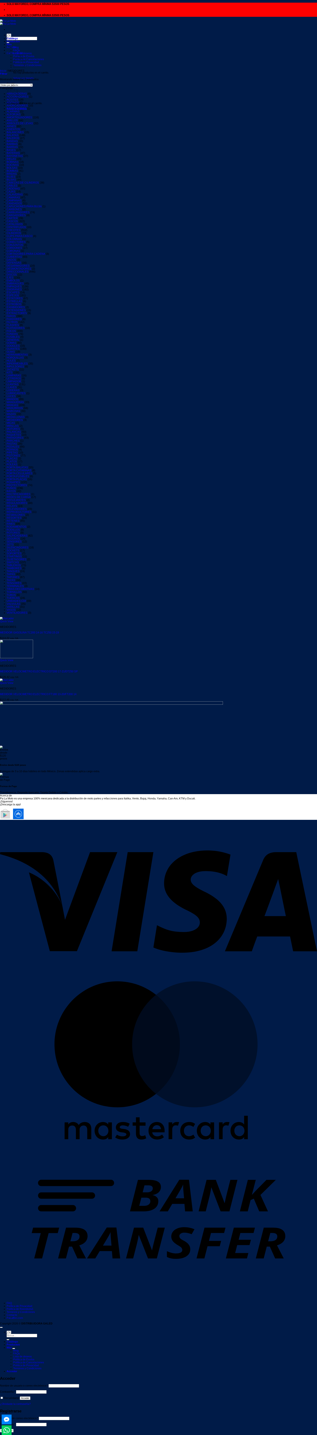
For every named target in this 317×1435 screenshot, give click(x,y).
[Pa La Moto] (8, 22)
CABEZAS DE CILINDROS (23, 182)
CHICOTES (13, 230)
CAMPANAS (14, 200)
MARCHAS (13, 411)
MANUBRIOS (15, 408)
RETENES (13, 520)
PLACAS (12, 458)
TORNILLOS (14, 592)
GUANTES (13, 348)
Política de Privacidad (19, 1306)
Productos (13, 41)
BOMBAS (12, 170)
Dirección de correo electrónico (19, 1418)
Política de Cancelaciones (28, 59)
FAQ (9, 1303)
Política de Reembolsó (20, 1309)
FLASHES (13, 325)
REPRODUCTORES (19, 512)
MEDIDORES (15, 420)
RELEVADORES (17, 509)
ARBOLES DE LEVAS (20, 123)
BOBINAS (12, 162)
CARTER (12, 218)
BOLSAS (12, 167)
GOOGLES (13, 345)
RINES (11, 523)
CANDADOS (14, 203)
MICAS (11, 423)
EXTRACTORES (17, 313)
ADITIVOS (13, 102)
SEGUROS (13, 538)
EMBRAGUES (15, 283)
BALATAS (12, 135)
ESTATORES (15, 298)
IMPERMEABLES (17, 363)
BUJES (11, 176)
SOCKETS (13, 550)
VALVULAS (13, 603)
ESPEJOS (13, 295)
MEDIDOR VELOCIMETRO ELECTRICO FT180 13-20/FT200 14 (38, 694)
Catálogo (12, 38)
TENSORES (14, 583)
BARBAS (12, 144)
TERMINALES (15, 586)
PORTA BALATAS (17, 467)
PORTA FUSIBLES (18, 476)
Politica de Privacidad (26, 62)
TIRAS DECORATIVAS (20, 589)
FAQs (16, 50)
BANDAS (12, 141)
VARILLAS (13, 606)
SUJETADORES (16, 559)
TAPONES (13, 577)
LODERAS (13, 390)
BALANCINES (15, 132)
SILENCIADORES (17, 547)
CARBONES (14, 209)
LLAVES (12, 387)
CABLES (12, 185)
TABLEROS (14, 565)
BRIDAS (12, 173)
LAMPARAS (14, 375)
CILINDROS (14, 233)
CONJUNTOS (15, 245)
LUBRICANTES (16, 393)
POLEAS (12, 464)
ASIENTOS (13, 129)
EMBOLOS (13, 280)
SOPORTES (14, 553)
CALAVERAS (15, 194)
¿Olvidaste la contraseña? (15, 1404)
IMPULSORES (15, 366)
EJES (10, 277)
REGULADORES (17, 503)
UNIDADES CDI (16, 601)
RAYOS (11, 491)
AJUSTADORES (16, 108)
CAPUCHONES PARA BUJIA (24, 206)
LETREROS (14, 378)
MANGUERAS (15, 402)
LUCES (11, 396)
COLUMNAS (14, 239)
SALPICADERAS (17, 535)
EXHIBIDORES (16, 307)
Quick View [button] (6, 621)
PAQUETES (14, 434)
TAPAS (11, 574)
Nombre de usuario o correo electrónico (24, 1385)
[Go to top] (1, 1327)
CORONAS (13, 250)
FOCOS (11, 331)
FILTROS (12, 322)
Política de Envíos (23, 1359)
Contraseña (7, 1391)
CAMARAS (13, 197)
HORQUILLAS (15, 357)
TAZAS (11, 580)
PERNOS (12, 449)
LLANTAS (12, 384)
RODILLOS (13, 529)
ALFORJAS (13, 114)
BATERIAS (13, 153)
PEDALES (13, 446)
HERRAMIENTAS (17, 354)
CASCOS (12, 221)
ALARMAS (13, 111)
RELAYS (12, 506)
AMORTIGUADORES (19, 117)
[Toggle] (13, 1348)
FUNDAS (12, 334)
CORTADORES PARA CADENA (26, 253)
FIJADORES (14, 319)
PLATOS (12, 461)
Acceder (25, 1398)
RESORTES (14, 517)
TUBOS (11, 595)
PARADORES (15, 437)
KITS (10, 372)
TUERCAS (13, 598)
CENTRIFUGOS (16, 227)
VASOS (11, 609)
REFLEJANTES (16, 500)
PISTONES (13, 455)
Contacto (12, 1315)
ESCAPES (13, 292)
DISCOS (12, 274)
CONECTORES (16, 242)
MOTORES (13, 428)
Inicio (3, 70)
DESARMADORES (18, 265)
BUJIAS (11, 179)
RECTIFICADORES (18, 494)
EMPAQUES (14, 286)
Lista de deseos (22, 53)
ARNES (11, 126)
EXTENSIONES (16, 310)
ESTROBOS (14, 304)
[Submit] (8, 1339)
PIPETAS (12, 452)
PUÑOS (11, 488)
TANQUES (13, 571)
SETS (10, 544)
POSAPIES (13, 482)
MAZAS (11, 414)
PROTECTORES (17, 485)
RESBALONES (16, 514)
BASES (11, 150)
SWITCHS (13, 562)
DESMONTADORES (19, 268)
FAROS (11, 316)
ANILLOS (12, 120)
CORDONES (14, 248)
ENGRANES (14, 289)
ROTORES (13, 532)
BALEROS (13, 138)
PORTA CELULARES (19, 473)
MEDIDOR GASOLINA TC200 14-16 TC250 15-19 (29, 632)
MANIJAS (12, 405)
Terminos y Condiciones (27, 65)
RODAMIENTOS (16, 526)
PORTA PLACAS (17, 479)
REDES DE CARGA (19, 497)
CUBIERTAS (14, 256)
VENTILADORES (17, 612)
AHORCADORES (17, 105)
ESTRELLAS (14, 301)
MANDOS (12, 399)
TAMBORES (14, 568)
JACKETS (13, 369)
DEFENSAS (14, 262)
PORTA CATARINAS (19, 470)
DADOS (11, 259)
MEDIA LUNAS (16, 417)
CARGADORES (16, 215)
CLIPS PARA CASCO (19, 236)
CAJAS (11, 191)
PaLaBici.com (15, 1318)
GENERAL (13, 339)
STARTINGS (14, 556)
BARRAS (12, 147)
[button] (3, 73)
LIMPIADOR (14, 381)
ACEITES (12, 99)
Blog (16, 47)
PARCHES (13, 440)
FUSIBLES (13, 337)
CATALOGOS (15, 224)
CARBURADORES (18, 212)
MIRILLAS (13, 426)
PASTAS (12, 443)
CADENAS (13, 188)
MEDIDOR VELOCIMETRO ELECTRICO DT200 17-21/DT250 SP (39, 671)
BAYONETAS (15, 156)
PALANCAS (14, 431)
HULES (11, 360)
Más (9, 44)
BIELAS (11, 159)
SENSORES (14, 541)
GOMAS (11, 342)
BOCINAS (13, 164)
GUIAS (11, 351)
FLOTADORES (16, 328)
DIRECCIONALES (18, 271)
